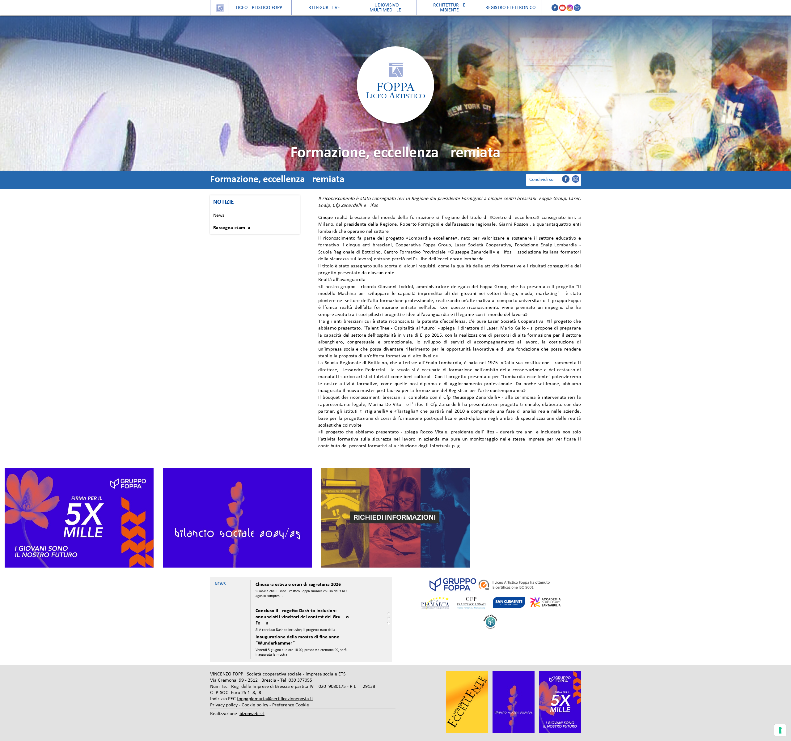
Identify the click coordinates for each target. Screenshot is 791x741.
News (218, 215)
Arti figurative (323, 7)
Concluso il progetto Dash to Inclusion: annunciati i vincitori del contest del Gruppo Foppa (302, 617)
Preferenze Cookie (290, 705)
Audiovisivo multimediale (385, 8)
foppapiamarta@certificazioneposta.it (275, 698)
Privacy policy (224, 705)
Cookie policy (255, 705)
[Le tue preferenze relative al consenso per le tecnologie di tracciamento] (780, 730)
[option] (79, 518)
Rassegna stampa (232, 227)
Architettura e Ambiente (447, 8)
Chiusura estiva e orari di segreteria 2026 (298, 584)
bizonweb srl (251, 713)
